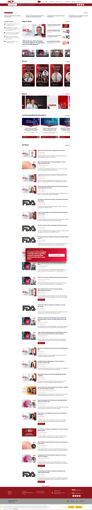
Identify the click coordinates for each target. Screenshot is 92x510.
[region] (46, 507)
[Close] (90, 507)
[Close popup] (65, 249)
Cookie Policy (15, 508)
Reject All (71, 507)
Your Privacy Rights (63, 507)
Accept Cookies (78, 507)
